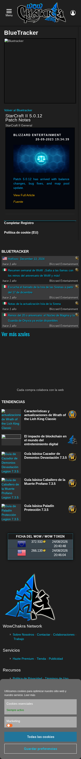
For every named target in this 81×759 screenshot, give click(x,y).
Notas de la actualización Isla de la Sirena (34, 304)
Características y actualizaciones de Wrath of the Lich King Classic (45, 415)
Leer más (29, 695)
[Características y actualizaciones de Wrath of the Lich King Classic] (11, 419)
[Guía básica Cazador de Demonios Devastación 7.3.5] (11, 462)
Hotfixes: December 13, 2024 (26, 259)
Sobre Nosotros (23, 634)
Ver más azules (16, 334)
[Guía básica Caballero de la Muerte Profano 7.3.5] (11, 489)
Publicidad (56, 658)
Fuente (18, 201)
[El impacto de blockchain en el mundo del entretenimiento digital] (11, 439)
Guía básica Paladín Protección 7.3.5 (39, 508)
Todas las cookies (40, 737)
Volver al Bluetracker (18, 110)
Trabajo (19, 639)
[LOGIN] (73, 12)
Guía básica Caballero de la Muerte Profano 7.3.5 (44, 481)
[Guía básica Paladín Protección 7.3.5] (11, 512)
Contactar (43, 634)
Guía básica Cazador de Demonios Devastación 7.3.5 (45, 455)
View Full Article (24, 195)
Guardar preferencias (40, 749)
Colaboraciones (64, 634)
